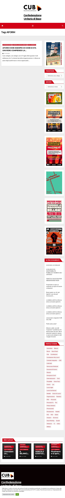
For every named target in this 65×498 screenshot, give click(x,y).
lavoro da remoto (51, 390)
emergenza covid (51, 375)
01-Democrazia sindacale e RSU (8, 447)
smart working (50, 420)
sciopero (49, 417)
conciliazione (54, 354)
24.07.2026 (23, 456)
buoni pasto (55, 351)
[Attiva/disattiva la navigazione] (32, 25)
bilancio (56, 348)
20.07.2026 (39, 456)
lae (53, 384)
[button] (62, 25)
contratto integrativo (52, 360)
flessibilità (49, 381)
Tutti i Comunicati (32, 44)
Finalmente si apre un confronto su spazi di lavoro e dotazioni (54, 286)
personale (53, 399)
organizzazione (51, 396)
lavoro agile (50, 387)
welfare (49, 426)
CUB (60, 360)
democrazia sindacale (52, 366)
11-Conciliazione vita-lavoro (55, 444)
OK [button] (17, 494)
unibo (58, 423)
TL (54, 423)
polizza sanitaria (51, 405)
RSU (52, 414)
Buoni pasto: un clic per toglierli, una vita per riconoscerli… (53, 294)
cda (48, 354)
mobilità (49, 393)
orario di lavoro (56, 393)
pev (56, 402)
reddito (57, 411)
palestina (58, 396)
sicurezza (55, 417)
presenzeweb (50, 408)
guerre (48, 384)
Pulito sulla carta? (51, 324)
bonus (48, 351)
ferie (58, 378)
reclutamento (50, 411)
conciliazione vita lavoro (53, 357)
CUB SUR (49, 363)
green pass (57, 381)
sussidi (58, 420)
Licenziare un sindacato (53, 265)
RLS (48, 414)
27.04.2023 (7, 53)
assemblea (49, 348)
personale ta (50, 402)
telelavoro (49, 423)
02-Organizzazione (7, 44)
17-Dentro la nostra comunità (19, 44)
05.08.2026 (7, 456)
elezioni (49, 372)
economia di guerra (52, 369)
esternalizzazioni (51, 378)
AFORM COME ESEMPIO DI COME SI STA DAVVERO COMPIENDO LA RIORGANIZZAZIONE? (19, 50)
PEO (48, 399)
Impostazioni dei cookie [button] (8, 494)
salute (56, 414)
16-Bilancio (22, 444)
